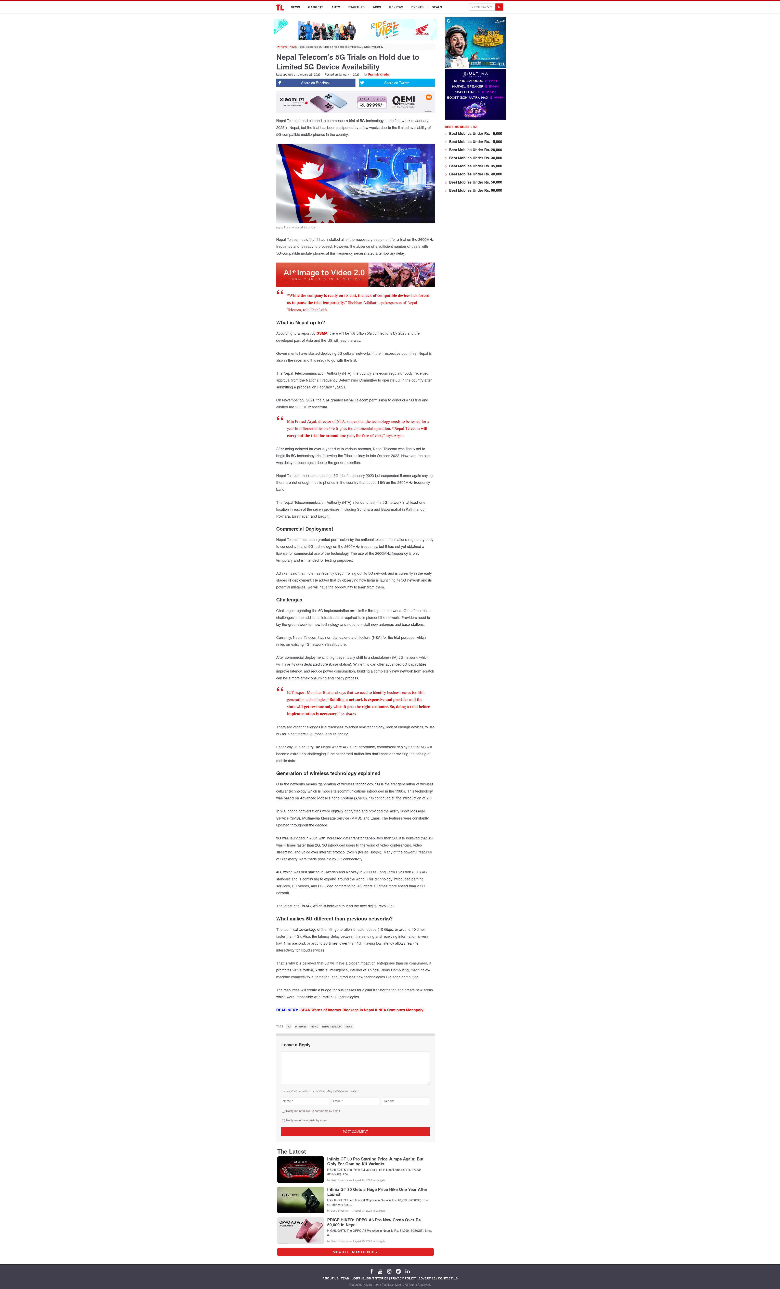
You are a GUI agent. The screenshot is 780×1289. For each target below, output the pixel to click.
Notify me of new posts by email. (307, 1120)
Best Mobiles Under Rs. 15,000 (475, 141)
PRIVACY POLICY (403, 1278)
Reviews (396, 7)
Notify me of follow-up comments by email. (313, 1111)
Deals (437, 7)
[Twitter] (398, 1271)
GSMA (321, 333)
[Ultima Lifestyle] (475, 119)
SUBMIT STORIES (375, 1278)
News (295, 7)
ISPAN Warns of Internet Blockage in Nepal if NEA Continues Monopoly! (362, 1009)
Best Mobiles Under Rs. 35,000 (475, 166)
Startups (356, 7)
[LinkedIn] (407, 1271)
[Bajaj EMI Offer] (475, 67)
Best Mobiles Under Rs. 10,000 (475, 133)
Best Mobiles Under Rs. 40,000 (475, 174)
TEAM (345, 1278)
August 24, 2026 (362, 1180)
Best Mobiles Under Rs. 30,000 (475, 157)
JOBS (356, 1278)
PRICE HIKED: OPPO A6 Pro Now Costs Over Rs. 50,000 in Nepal (374, 1222)
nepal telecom (331, 1026)
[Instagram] (389, 1271)
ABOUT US (331, 1278)
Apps (377, 7)
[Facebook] (371, 1271)
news (349, 1026)
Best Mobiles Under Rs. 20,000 (475, 149)
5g (289, 1026)
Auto (336, 7)
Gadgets (315, 7)
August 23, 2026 (362, 1241)
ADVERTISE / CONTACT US (438, 1278)
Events (417, 7)
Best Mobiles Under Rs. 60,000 (475, 190)
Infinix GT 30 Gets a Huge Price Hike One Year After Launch (377, 1192)
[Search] (499, 7)
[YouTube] (380, 1271)
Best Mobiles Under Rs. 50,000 (475, 182)
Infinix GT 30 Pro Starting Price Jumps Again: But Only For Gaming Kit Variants (375, 1161)
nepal (314, 1026)
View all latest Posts (355, 1252)
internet (300, 1026)
